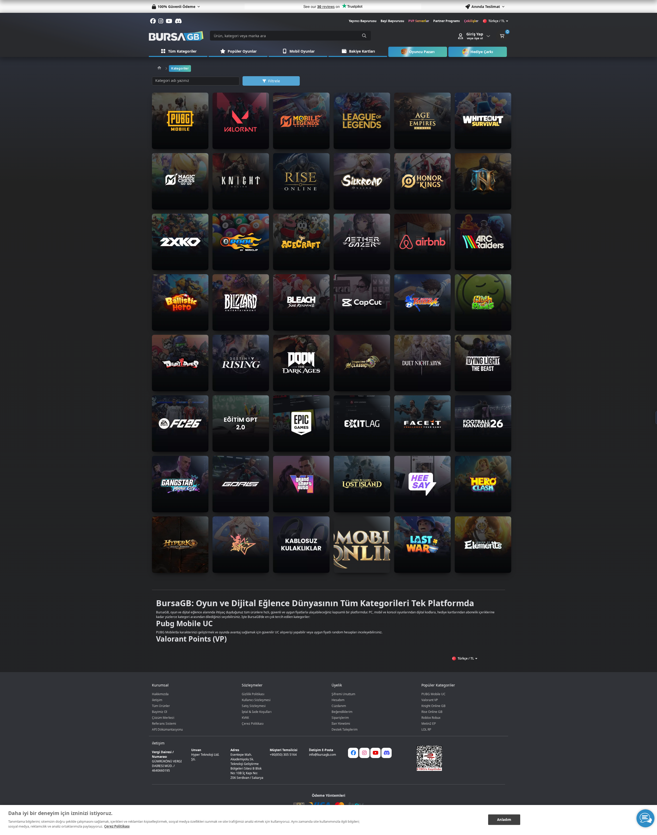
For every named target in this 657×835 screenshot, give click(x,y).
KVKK (245, 717)
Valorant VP (429, 700)
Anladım (504, 819)
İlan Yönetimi (341, 723)
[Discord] (386, 753)
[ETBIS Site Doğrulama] (458, 758)
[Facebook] (353, 753)
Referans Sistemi (164, 723)
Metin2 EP (428, 723)
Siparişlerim (340, 717)
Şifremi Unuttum (343, 694)
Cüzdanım (339, 706)
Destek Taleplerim (345, 729)
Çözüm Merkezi (163, 717)
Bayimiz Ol (159, 712)
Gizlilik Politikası (253, 694)
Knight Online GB (433, 706)
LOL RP (426, 729)
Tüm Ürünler (161, 706)
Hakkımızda (160, 694)
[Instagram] (364, 753)
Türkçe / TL (496, 21)
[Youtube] (375, 753)
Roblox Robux (430, 717)
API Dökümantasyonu (167, 729)
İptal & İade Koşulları (257, 712)
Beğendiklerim (342, 712)
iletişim (157, 700)
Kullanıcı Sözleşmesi (256, 700)
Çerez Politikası (253, 723)
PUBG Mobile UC (433, 694)
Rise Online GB (431, 712)
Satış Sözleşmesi (254, 706)
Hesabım (338, 700)
